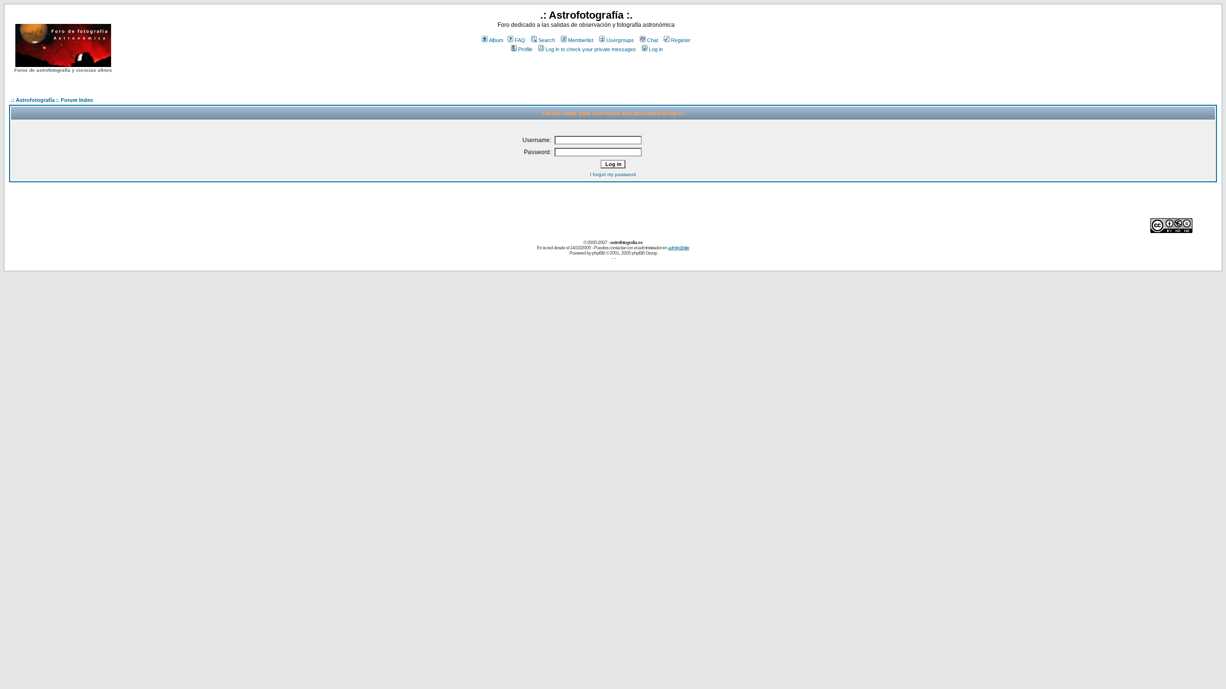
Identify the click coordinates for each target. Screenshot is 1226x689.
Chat (652, 40)
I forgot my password (613, 174)
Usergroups (620, 40)
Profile (525, 49)
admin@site (678, 247)
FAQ (520, 40)
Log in (656, 49)
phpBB (598, 253)
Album (496, 40)
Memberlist (580, 40)
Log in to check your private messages (590, 49)
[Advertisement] (586, 71)
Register (681, 40)
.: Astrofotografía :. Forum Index (52, 100)
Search (546, 40)
